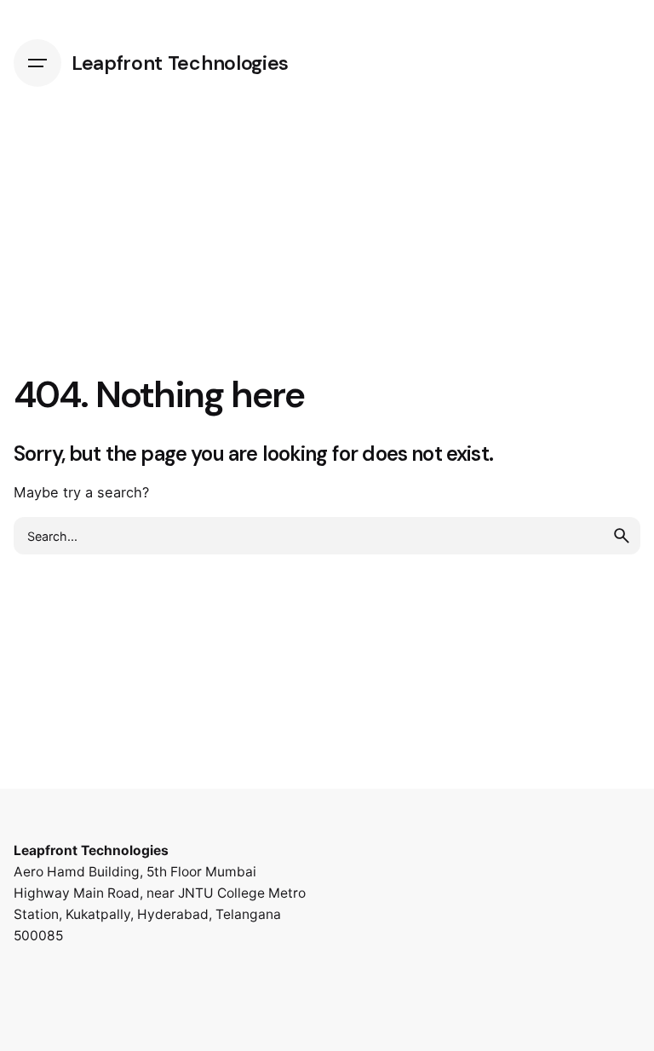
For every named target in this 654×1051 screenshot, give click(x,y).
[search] (621, 535)
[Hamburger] (37, 63)
